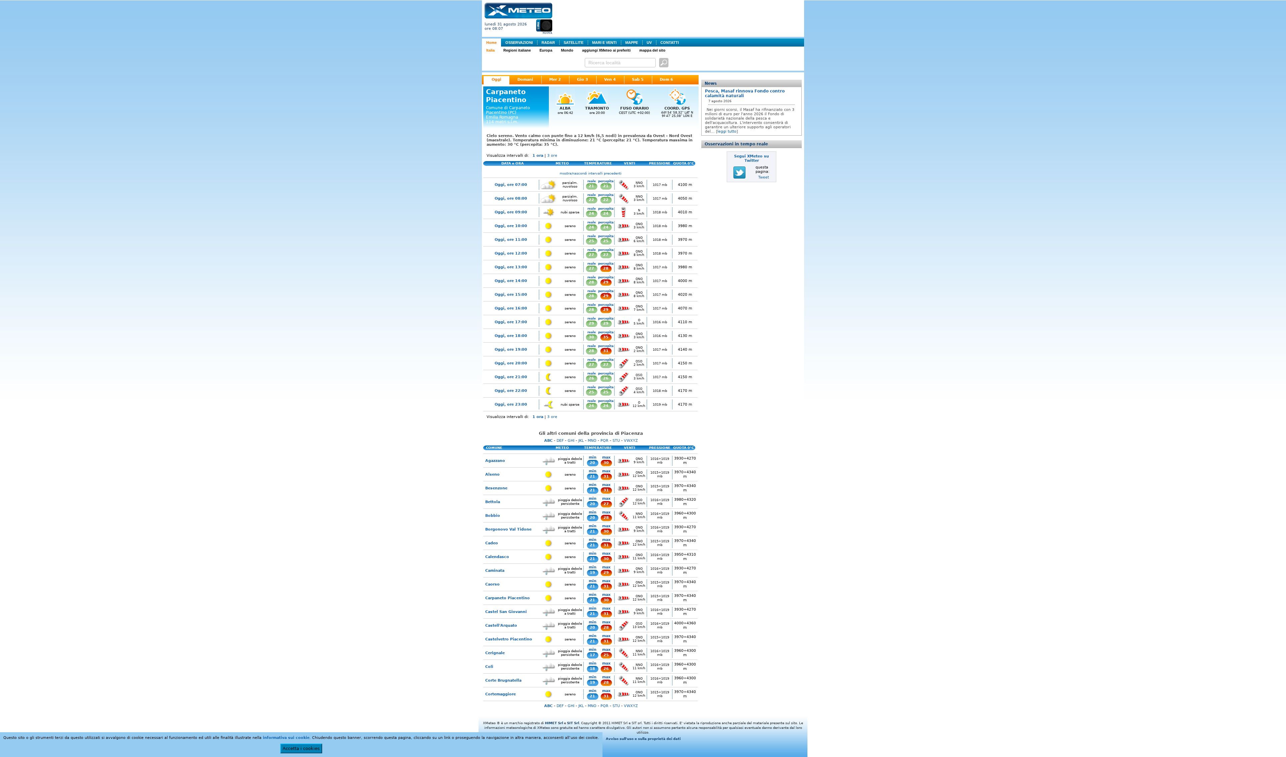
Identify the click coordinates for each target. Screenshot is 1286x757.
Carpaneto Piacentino (507, 598)
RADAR (548, 43)
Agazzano (495, 461)
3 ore (552, 155)
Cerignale (495, 653)
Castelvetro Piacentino (508, 639)
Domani (525, 79)
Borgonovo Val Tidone (508, 529)
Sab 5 (638, 79)
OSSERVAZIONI (519, 43)
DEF (560, 440)
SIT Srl (573, 723)
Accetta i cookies (301, 748)
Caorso (492, 584)
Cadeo (491, 543)
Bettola (492, 502)
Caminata (494, 570)
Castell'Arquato (501, 625)
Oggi (496, 79)
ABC (548, 440)
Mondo (567, 50)
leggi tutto (726, 131)
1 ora (537, 155)
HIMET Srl (554, 723)
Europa (546, 50)
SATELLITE (573, 43)
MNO (592, 440)
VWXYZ (631, 440)
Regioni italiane (517, 50)
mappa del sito (652, 50)
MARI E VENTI (604, 43)
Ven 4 (610, 79)
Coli (489, 667)
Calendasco (497, 557)
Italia (490, 50)
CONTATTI (669, 43)
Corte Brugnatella (503, 680)
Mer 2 (555, 79)
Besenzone (496, 488)
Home (491, 43)
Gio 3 (582, 79)
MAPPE (631, 43)
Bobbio (492, 515)
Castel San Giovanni (506, 612)
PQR (604, 440)
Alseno (492, 474)
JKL (581, 440)
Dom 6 (666, 79)
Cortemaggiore (500, 694)
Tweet (763, 177)
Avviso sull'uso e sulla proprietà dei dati (643, 739)
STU (616, 440)
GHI (571, 440)
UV (649, 43)
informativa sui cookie (286, 738)
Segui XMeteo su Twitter (751, 158)
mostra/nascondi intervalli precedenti (591, 173)
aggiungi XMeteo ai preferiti (606, 50)
